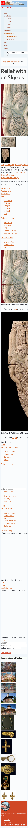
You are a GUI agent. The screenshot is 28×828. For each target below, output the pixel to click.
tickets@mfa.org (8, 175)
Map (5, 227)
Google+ (7, 205)
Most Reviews (10, 520)
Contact (7, 819)
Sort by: (7, 237)
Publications (6, 191)
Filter (3, 444)
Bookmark (5, 193)
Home (4, 61)
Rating (6, 459)
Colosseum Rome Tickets (15, 824)
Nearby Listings (10, 233)
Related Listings (10, 230)
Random (7, 247)
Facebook (8, 200)
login (14, 309)
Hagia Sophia (7, 16)
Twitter (7, 203)
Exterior (9, 25)
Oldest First (9, 244)
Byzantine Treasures (12, 36)
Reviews (7, 225)
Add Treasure (10, 39)
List (2, 530)
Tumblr (7, 208)
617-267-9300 (19, 172)
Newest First (9, 242)
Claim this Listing (8, 218)
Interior (9, 22)
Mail (5, 213)
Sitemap (7, 822)
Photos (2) (8, 222)
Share (3, 196)
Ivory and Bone (7, 164)
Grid (6, 530)
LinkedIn (7, 211)
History (9, 19)
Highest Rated (10, 523)
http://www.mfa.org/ (10, 177)
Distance (7, 526)
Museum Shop (7, 188)
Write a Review (7, 464)
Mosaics (9, 28)
